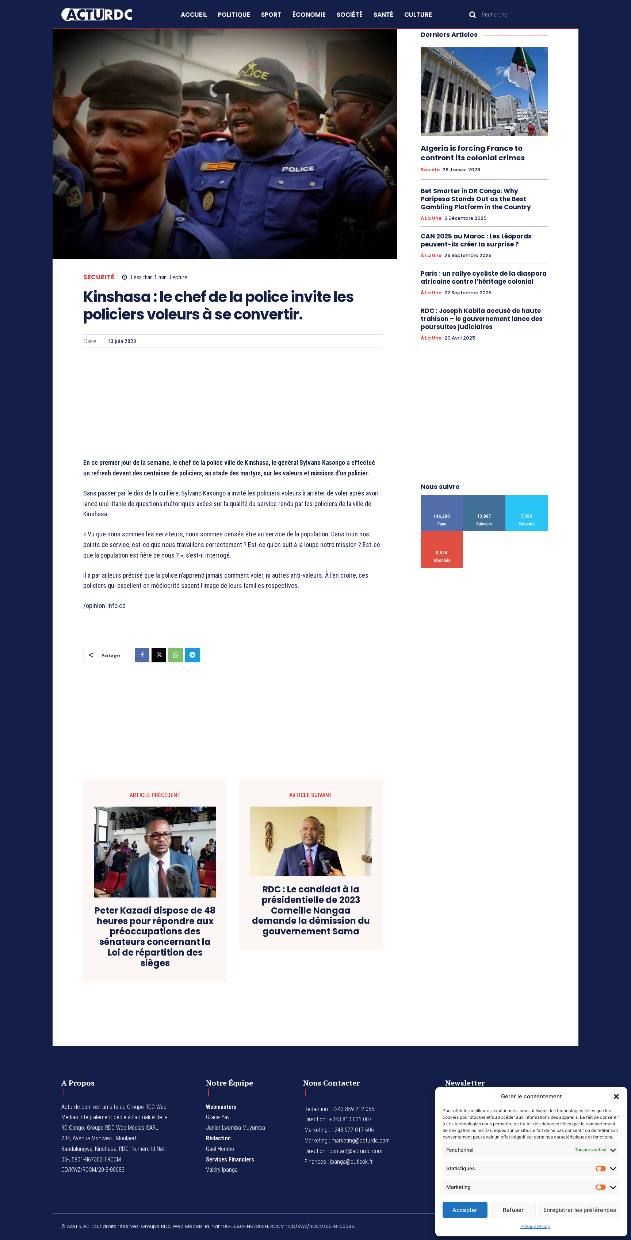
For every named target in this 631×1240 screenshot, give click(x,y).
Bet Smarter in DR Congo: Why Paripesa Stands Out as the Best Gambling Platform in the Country (476, 199)
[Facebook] (142, 655)
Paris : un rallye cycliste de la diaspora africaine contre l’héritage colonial (484, 277)
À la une (431, 218)
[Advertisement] (233, 403)
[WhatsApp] (175, 655)
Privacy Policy (535, 1226)
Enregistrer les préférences (579, 1209)
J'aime (442, 497)
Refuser (513, 1209)
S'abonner (442, 534)
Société (430, 170)
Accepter (464, 1209)
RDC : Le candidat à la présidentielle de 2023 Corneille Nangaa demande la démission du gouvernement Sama (311, 910)
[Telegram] (192, 655)
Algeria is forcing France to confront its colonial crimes (473, 153)
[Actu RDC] (105, 14)
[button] (616, 1096)
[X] (159, 655)
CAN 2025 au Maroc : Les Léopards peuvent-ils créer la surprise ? (476, 240)
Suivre (484, 497)
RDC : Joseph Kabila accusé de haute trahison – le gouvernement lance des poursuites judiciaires (482, 318)
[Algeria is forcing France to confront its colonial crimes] (484, 91)
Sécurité (98, 277)
